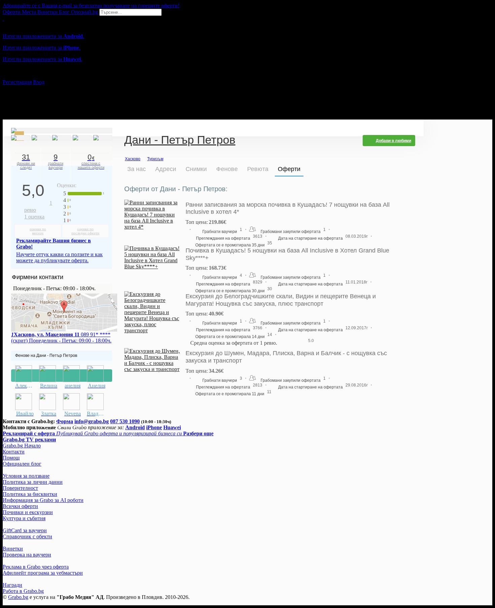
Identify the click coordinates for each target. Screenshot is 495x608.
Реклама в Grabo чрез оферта (36, 567)
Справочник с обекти (27, 536)
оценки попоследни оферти (85, 231)
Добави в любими (393, 140)
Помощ (11, 458)
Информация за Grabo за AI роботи (43, 500)
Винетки (13, 548)
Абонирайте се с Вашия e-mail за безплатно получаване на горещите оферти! (91, 5)
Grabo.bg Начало (22, 445)
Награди (12, 585)
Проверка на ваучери (27, 555)
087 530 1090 (125, 421)
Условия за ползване (26, 476)
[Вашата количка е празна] (3, 19)
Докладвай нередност (61, 375)
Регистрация (17, 82)
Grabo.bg (18, 597)
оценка (34, 216)
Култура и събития (24, 518)
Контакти (14, 451)
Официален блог (22, 464)
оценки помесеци (38, 231)
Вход (38, 82)
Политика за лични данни (33, 482)
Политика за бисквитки (30, 494)
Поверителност (20, 488)
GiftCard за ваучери (25, 530)
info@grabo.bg (91, 421)
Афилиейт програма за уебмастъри (43, 573)
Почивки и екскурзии (28, 512)
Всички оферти (20, 506)
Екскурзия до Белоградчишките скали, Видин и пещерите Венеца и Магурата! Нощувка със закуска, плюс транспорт (281, 300)
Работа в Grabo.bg (23, 591)
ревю (38, 206)
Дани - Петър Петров (179, 140)
